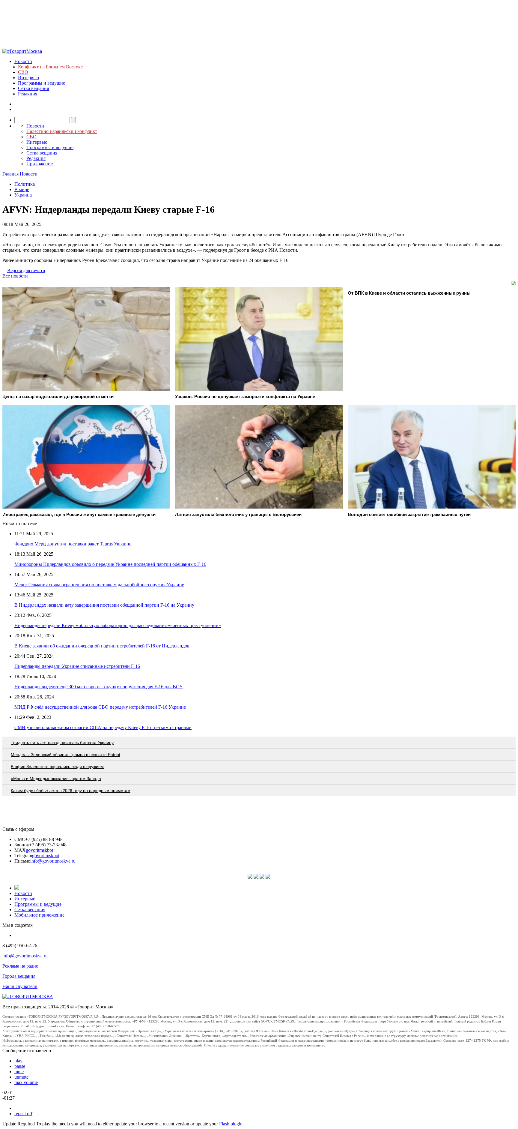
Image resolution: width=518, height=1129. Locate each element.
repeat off (23, 1113)
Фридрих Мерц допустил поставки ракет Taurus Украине (72, 543)
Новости (23, 61)
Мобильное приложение (39, 914)
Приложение (39, 163)
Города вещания (18, 976)
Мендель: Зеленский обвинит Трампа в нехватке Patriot (65, 754)
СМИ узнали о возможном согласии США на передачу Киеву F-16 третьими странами (103, 727)
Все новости (15, 275)
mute (19, 1071)
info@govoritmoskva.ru (53, 860)
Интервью (28, 77)
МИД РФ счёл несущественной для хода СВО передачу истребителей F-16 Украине (100, 707)
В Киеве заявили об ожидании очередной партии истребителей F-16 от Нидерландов (101, 645)
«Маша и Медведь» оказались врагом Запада (56, 778)
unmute (21, 1076)
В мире (21, 189)
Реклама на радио (20, 965)
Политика (24, 184)
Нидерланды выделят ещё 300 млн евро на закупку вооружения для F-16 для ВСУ (98, 686)
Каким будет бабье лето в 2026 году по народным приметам (70, 790)
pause (19, 1066)
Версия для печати (26, 270)
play (18, 1060)
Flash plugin (231, 1123)
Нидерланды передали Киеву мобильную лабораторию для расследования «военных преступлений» (117, 625)
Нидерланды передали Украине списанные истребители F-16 (77, 666)
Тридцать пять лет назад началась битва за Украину (62, 742)
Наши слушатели (19, 986)
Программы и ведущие (41, 83)
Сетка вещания (33, 88)
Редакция (27, 93)
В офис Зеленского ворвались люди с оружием (57, 766)
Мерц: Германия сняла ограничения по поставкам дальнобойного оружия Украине (99, 584)
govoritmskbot (39, 850)
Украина (23, 194)
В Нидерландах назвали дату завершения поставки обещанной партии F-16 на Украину (104, 605)
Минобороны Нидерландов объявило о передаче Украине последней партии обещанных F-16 (110, 564)
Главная (10, 173)
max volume (26, 1082)
